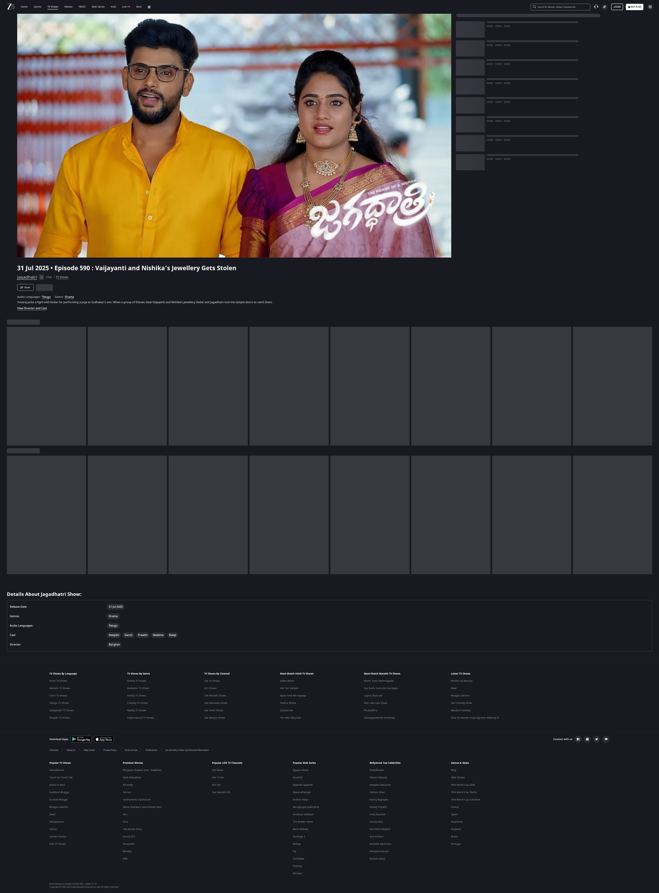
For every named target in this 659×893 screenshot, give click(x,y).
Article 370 (129, 836)
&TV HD (216, 785)
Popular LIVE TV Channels (227, 763)
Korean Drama (57, 836)
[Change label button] (605, 7)
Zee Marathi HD (221, 792)
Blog (453, 770)
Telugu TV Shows (59, 703)
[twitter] (596, 739)
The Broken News (303, 822)
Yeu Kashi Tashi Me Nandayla (381, 688)
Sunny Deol (376, 822)
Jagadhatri (27, 277)
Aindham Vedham (303, 814)
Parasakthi (129, 844)
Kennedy (128, 785)
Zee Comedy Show (461, 703)
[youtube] (606, 739)
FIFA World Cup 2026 (463, 785)
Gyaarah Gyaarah (303, 785)
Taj (294, 851)
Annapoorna (56, 822)
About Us (71, 750)
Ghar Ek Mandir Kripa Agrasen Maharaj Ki (475, 718)
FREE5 (82, 7)
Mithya (297, 844)
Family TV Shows (136, 695)
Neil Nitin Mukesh (380, 829)
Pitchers (297, 873)
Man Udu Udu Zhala (375, 703)
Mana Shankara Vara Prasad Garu (142, 807)
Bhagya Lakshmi (460, 695)
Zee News (217, 770)
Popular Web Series (304, 763)
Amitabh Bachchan (380, 844)
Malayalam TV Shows (61, 710)
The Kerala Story (132, 829)
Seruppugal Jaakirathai (306, 807)
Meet (454, 688)
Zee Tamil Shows (213, 710)
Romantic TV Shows (138, 688)
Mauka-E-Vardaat (461, 710)
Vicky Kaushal (377, 814)
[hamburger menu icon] (650, 7)
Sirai (125, 822)
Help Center (89, 750)
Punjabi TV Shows (59, 718)
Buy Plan (636, 6)
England (456, 829)
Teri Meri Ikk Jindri (290, 718)
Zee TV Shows (212, 681)
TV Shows (52, 7)
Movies (68, 7)
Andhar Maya (300, 800)
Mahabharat (56, 770)
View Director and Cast (32, 308)
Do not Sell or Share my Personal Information (187, 750)
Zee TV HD (218, 777)
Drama (69, 297)
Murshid (298, 777)
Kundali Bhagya (58, 800)
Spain (454, 814)
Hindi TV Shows (58, 681)
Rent (139, 7)
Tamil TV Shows (58, 695)
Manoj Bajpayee (379, 800)
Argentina (457, 822)
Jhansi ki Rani (57, 785)
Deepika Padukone (380, 785)
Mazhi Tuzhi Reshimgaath (379, 681)
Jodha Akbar (287, 681)
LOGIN (617, 6)
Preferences (151, 750)
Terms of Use (131, 750)
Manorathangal (302, 792)
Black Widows (300, 829)
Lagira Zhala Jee (373, 695)
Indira (53, 829)
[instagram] (587, 739)
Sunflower (298, 859)
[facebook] (578, 739)
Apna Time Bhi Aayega (293, 695)
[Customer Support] (596, 7)
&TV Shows (210, 688)
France (455, 807)
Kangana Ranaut (379, 851)
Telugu (46, 297)
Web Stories (458, 777)
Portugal (456, 844)
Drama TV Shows (136, 681)
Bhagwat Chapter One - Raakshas (142, 770)
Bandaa (127, 851)
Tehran (127, 792)
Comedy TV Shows (137, 703)
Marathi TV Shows (59, 688)
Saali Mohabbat (132, 777)
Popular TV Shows (60, 763)
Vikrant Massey (378, 777)
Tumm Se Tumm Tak (61, 777)
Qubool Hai (286, 710)
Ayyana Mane (300, 770)
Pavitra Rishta (288, 703)
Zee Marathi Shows (215, 695)
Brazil (454, 836)
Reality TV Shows (136, 710)
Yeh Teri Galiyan (289, 688)
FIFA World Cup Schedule (465, 800)
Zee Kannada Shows (216, 703)
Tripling (297, 866)
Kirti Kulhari (377, 836)
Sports (37, 7)
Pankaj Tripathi (378, 807)
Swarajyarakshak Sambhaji (379, 718)
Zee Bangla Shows (214, 718)
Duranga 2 (299, 836)
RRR (125, 859)
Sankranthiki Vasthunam (137, 800)
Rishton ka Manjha (461, 681)
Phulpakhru (370, 710)
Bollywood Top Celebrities (385, 763)
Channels (53, 750)
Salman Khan (377, 792)
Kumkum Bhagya (59, 792)
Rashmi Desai (377, 859)
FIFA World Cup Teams (464, 792)
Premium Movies (133, 763)
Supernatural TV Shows (140, 718)
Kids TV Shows (57, 844)
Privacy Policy (109, 750)
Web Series (98, 7)
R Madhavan (377, 770)
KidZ (113, 7)
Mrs (125, 814)
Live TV (126, 7)
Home (24, 7)
